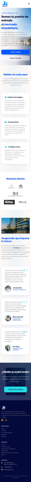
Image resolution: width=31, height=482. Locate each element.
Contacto (3, 436)
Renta (2, 454)
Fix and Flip (4, 450)
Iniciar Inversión (15, 52)
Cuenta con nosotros (15, 389)
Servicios (3, 430)
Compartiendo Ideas (6, 432)
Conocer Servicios (15, 58)
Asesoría (3, 444)
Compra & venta (5, 446)
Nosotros (3, 434)
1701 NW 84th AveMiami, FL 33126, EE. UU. (10, 463)
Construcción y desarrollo (8, 448)
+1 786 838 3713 (8, 467)
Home (3, 428)
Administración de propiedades (9, 452)
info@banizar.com (8, 469)
